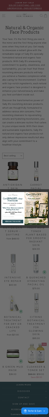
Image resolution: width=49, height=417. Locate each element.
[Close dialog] (46, 193)
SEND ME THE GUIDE (13, 221)
